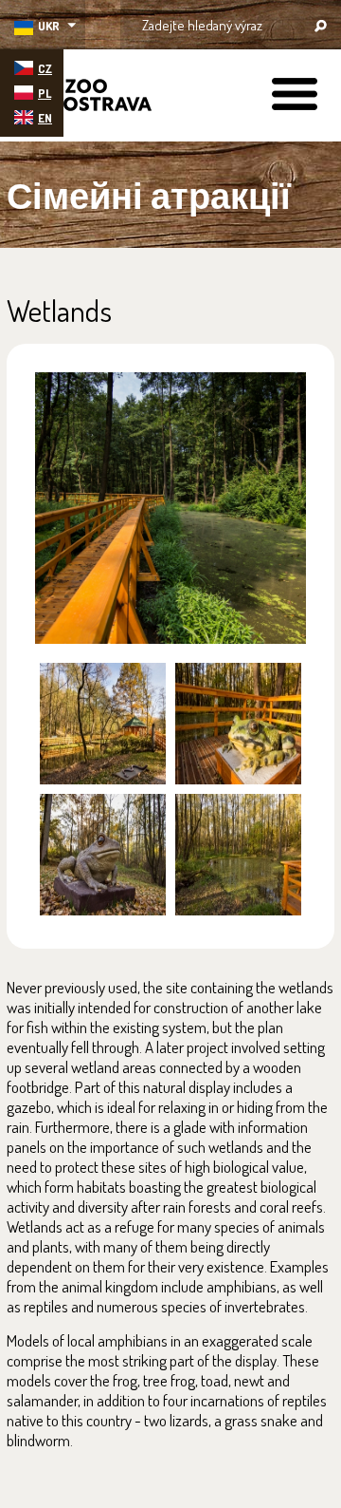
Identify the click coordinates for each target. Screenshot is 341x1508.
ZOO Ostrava (80, 98)
